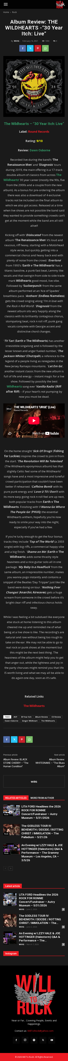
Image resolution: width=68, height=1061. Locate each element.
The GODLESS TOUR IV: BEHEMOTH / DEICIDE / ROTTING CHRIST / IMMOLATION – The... (40, 919)
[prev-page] (5, 868)
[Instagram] (25, 1040)
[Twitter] (30, 48)
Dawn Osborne (11, 721)
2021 (15, 717)
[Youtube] (52, 1040)
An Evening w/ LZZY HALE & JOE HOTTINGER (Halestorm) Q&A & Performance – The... (39, 937)
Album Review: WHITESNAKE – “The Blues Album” (50, 763)
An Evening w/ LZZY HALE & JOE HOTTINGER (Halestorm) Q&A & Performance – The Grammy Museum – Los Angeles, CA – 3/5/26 (42, 852)
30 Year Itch (26, 717)
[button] (5, 4)
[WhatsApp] (45, 48)
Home (6, 12)
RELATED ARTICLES (16, 798)
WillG (16, 41)
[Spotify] (34, 1040)
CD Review (56, 717)
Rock (14, 12)
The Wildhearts (48, 721)
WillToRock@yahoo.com (40, 1030)
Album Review (41, 717)
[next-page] (11, 868)
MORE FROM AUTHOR (42, 798)
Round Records (38, 131)
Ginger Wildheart (29, 721)
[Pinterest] (37, 48)
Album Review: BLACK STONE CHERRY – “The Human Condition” (15, 763)
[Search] (63, 4)
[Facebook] (22, 48)
